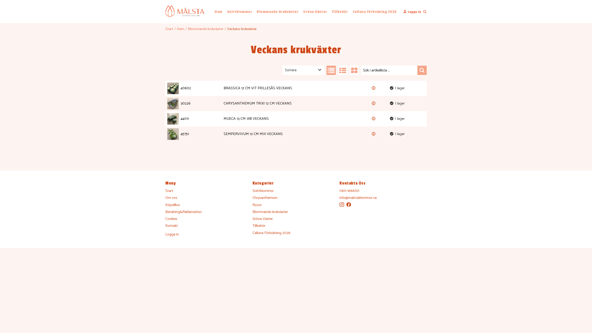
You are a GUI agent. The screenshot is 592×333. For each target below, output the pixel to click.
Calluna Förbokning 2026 (375, 11)
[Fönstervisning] (354, 70)
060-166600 (349, 191)
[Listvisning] (331, 70)
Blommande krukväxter (278, 11)
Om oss (171, 198)
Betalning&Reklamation (183, 212)
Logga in (172, 234)
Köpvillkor (172, 205)
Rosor (257, 205)
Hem (218, 11)
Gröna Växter (315, 11)
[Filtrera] (422, 70)
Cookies (171, 219)
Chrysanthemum (265, 198)
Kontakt (171, 226)
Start (169, 29)
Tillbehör (340, 11)
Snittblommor (239, 11)
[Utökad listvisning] (342, 70)
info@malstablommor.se (358, 198)
